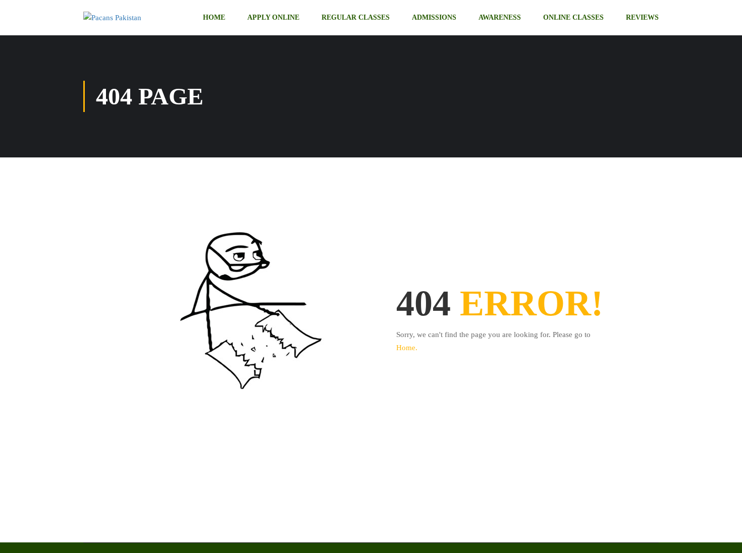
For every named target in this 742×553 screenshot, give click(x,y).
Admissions (434, 17)
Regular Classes (356, 17)
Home (214, 17)
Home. (406, 348)
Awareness (500, 17)
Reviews (642, 17)
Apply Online (273, 17)
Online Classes (573, 17)
